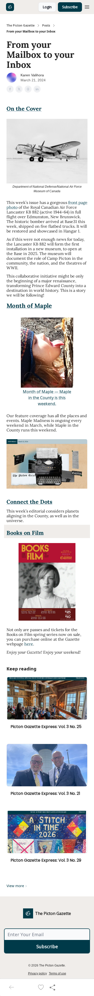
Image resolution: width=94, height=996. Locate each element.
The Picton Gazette (21, 26)
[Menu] (87, 6)
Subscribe (70, 7)
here (28, 643)
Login (47, 7)
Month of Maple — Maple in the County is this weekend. (47, 397)
